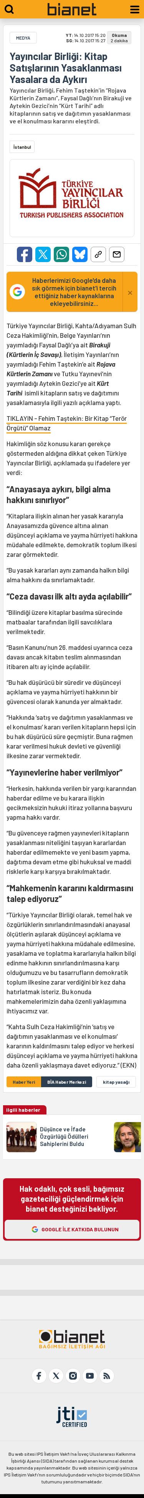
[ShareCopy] (98, 254)
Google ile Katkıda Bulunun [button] (80, 1229)
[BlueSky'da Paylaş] (80, 254)
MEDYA (23, 37)
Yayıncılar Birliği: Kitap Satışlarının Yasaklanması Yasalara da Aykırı (66, 67)
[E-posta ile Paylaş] (116, 254)
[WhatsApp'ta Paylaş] (61, 254)
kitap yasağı (116, 1081)
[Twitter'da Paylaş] (43, 254)
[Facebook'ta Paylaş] (24, 254)
